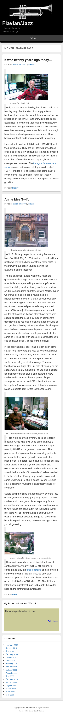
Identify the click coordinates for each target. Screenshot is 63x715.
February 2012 (12, 654)
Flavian (31, 64)
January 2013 (11, 648)
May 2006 (10, 694)
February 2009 (12, 679)
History (15, 187)
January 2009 (11, 682)
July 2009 (10, 676)
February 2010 (12, 663)
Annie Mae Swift (16, 199)
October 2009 (11, 669)
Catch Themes (39, 711)
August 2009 (11, 673)
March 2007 (11, 688)
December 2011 (12, 657)
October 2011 (11, 660)
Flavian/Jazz (17, 23)
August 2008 (11, 685)
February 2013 (12, 644)
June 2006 (10, 691)
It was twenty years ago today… (28, 59)
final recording (34, 569)
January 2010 (11, 666)
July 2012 (10, 651)
